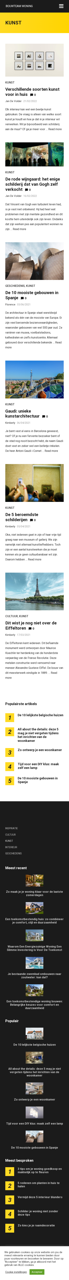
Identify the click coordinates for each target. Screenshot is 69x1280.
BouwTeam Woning (19, 6)
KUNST (10, 82)
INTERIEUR (11, 847)
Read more (55, 129)
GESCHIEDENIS (15, 286)
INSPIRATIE (11, 828)
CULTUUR (11, 616)
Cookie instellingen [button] (16, 1272)
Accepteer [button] (37, 1272)
